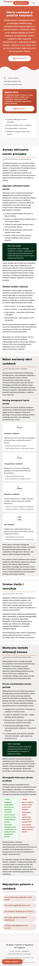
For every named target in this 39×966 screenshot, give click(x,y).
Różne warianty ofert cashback (19, 125)
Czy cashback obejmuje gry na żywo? (19, 911)
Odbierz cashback (11, 962)
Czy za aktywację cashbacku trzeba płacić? (18, 898)
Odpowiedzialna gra (15, 954)
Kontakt (18, 951)
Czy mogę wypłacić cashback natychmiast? (16, 919)
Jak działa (9, 945)
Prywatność (27, 954)
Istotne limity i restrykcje (17, 128)
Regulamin (25, 951)
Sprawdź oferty (20, 3)
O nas (12, 951)
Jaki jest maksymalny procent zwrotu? (16, 927)
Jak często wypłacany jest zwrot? (17, 905)
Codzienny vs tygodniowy (24, 945)
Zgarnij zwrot (18, 58)
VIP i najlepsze (19, 947)
